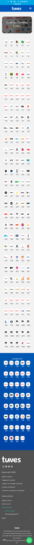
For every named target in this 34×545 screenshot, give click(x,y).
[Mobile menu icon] (30, 8)
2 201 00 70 (23, 1)
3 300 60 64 (17, 4)
